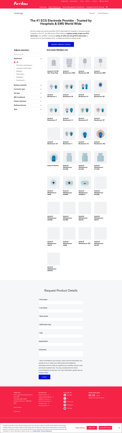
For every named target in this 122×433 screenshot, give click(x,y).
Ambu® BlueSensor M (68, 96)
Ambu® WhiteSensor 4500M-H (83, 192)
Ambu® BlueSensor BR (84, 72)
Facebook (70, 401)
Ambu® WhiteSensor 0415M (83, 167)
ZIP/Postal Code (45, 324)
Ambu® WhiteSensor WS (84, 242)
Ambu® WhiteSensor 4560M (51, 218)
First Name (43, 299)
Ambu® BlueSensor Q (68, 119)
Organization (43, 341)
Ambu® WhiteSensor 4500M (67, 192)
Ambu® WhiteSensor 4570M (67, 218)
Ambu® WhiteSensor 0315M (67, 167)
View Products (43, 395)
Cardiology (18, 13)
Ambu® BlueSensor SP (99, 119)
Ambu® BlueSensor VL (84, 143)
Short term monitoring (24, 65)
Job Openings (43, 405)
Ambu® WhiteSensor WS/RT (98, 243)
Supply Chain (43, 403)
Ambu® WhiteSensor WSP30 (51, 269)
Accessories (20, 80)
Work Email (43, 316)
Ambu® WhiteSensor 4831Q (83, 218)
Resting (19, 71)
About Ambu (18, 407)
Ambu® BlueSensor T (67, 143)
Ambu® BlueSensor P (52, 119)
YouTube (69, 408)
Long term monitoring (23, 68)
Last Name (43, 308)
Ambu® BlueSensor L (52, 96)
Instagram (70, 405)
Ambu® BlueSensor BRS (100, 72)
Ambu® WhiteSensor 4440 (51, 192)
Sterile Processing (44, 401)
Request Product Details (61, 44)
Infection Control (44, 399)
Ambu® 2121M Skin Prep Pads (52, 72)
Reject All (92, 428)
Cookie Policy (36, 431)
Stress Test (20, 74)
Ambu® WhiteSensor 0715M (98, 167)
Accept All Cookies (105, 428)
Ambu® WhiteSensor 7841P (51, 243)
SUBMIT (44, 377)
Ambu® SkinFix (53, 165)
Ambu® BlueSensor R (83, 119)
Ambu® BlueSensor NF (99, 96)
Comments (42, 349)
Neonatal (19, 77)
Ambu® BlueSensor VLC (99, 143)
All (17, 62)
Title (41, 333)
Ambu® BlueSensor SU (52, 143)
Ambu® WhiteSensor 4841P (98, 218)
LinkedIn (69, 395)
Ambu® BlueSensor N (83, 96)
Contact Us (17, 411)
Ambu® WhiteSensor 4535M (98, 192)
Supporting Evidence (45, 397)
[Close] (119, 428)
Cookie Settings (80, 428)
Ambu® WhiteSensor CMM (67, 243)
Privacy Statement (46, 431)
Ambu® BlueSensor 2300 (69, 72)
